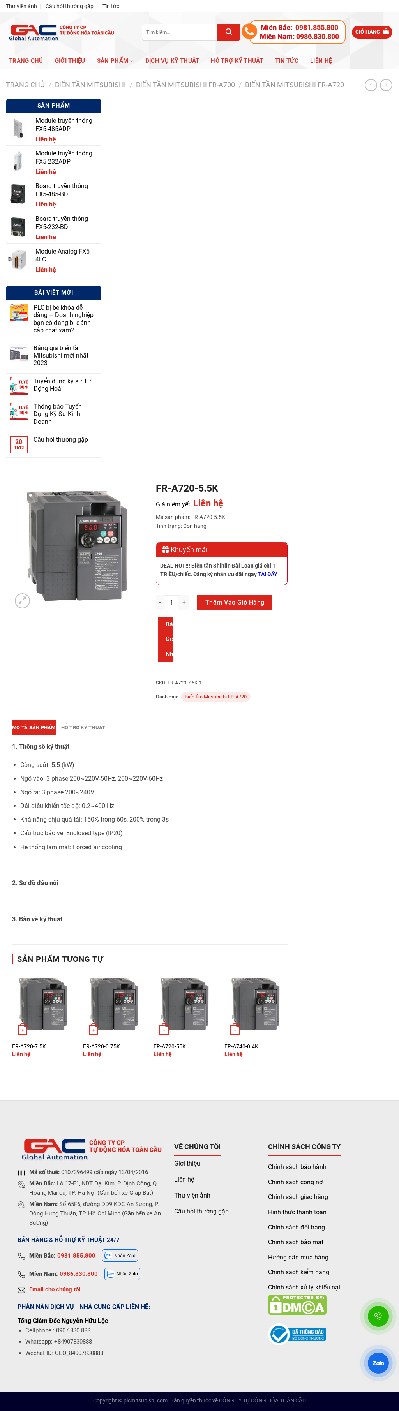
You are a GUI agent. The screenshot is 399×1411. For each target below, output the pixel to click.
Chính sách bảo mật (295, 1242)
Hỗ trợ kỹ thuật (237, 60)
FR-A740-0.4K (241, 1046)
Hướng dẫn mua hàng (298, 1257)
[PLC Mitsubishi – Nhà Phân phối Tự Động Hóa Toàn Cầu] (60, 32)
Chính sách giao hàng (298, 1197)
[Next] (287, 1021)
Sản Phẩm (112, 60)
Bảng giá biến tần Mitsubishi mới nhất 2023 (61, 355)
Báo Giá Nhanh (169, 639)
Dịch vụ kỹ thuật (172, 60)
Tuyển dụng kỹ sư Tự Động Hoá (62, 384)
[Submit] (228, 32)
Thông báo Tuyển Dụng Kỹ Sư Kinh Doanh (58, 414)
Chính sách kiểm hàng (298, 1272)
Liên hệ (321, 60)
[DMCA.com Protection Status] (297, 1304)
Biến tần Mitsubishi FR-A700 (185, 85)
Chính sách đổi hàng (296, 1227)
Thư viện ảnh (21, 6)
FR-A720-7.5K (29, 1046)
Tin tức (110, 6)
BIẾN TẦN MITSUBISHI (90, 85)
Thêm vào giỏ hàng (235, 602)
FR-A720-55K (170, 1046)
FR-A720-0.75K (101, 1046)
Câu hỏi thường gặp (70, 6)
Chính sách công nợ (295, 1182)
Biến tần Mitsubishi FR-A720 (294, 85)
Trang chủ (26, 60)
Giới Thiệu (70, 60)
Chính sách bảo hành (297, 1167)
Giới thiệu (187, 1163)
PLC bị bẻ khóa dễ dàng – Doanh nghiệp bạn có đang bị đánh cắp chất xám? (64, 319)
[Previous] (12, 1021)
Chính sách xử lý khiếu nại (304, 1287)
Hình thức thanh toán (297, 1212)
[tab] (34, 727)
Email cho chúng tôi (54, 1289)
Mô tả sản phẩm (34, 727)
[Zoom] (22, 600)
